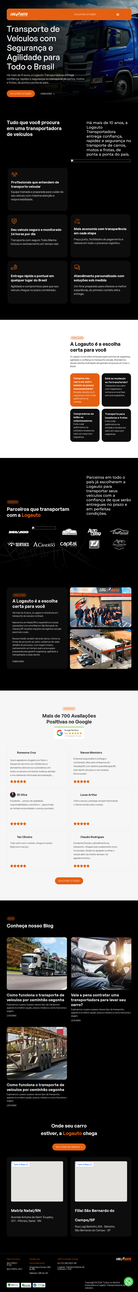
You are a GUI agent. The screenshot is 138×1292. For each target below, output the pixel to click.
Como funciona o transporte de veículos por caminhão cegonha (35, 997)
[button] (117, 14)
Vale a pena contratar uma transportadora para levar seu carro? (98, 1000)
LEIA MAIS (11, 1015)
